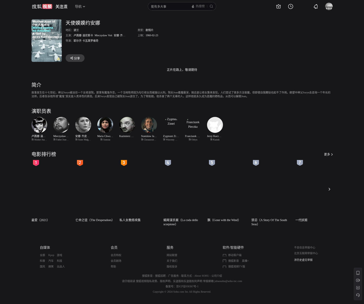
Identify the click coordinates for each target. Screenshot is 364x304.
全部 (42, 255)
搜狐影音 (233, 260)
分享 (77, 58)
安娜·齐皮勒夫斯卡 (125, 35)
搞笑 (51, 266)
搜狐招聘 (160, 275)
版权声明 (165, 281)
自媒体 (45, 248)
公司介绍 (216, 275)
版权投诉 (172, 266)
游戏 (59, 255)
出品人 (61, 266)
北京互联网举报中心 (306, 253)
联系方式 (186, 275)
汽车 (51, 260)
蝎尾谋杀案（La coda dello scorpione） (180, 222)
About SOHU (201, 275)
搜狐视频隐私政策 (146, 281)
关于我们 (172, 260)
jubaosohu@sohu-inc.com (228, 281)
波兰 (76, 30)
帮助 (113, 266)
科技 (59, 260)
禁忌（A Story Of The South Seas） (269, 222)
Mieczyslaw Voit (103, 35)
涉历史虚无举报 (303, 259)
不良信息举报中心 (304, 247)
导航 (78, 6)
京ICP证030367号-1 (187, 286)
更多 (327, 154)
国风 (42, 266)
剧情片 (150, 30)
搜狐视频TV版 (236, 266)
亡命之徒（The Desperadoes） (95, 220)
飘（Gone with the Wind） (224, 220)
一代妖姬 (301, 220)
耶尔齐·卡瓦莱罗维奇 (86, 40)
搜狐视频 (42, 6)
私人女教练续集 (130, 220)
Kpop (51, 255)
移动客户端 (235, 255)
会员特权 (116, 255)
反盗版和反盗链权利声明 (187, 281)
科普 (42, 260)
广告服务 (173, 275)
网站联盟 (172, 255)
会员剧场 (116, 260)
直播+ (245, 260)
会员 (114, 248)
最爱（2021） (40, 220)
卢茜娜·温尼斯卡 (83, 35)
